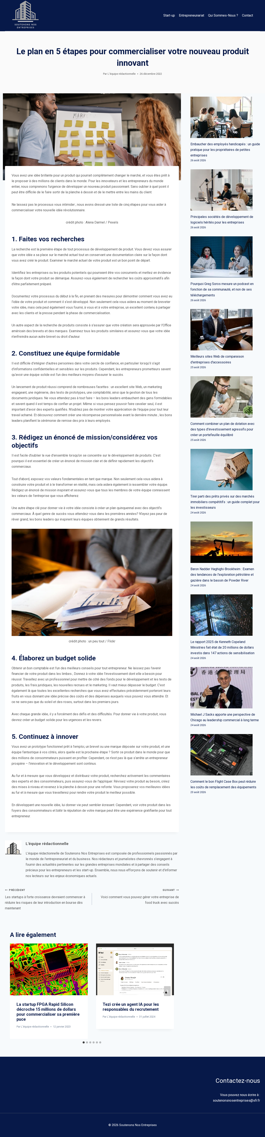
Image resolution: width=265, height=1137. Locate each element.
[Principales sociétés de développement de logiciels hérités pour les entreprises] (225, 190)
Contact (247, 15)
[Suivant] (167, 991)
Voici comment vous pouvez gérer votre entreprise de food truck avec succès (140, 896)
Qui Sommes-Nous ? (223, 15)
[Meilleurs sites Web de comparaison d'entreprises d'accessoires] (225, 329)
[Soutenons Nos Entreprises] (25, 15)
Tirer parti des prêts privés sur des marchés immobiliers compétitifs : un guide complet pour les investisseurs (225, 502)
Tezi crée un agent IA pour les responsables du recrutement (131, 1007)
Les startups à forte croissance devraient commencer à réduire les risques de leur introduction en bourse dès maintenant (45, 899)
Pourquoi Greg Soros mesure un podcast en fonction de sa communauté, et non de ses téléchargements (222, 289)
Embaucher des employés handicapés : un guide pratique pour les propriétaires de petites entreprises (225, 149)
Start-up (169, 15)
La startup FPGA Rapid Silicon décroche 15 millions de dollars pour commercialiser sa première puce (48, 1012)
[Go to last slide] (16, 991)
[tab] (84, 1042)
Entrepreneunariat (191, 15)
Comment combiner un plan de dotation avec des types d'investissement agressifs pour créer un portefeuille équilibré (222, 429)
